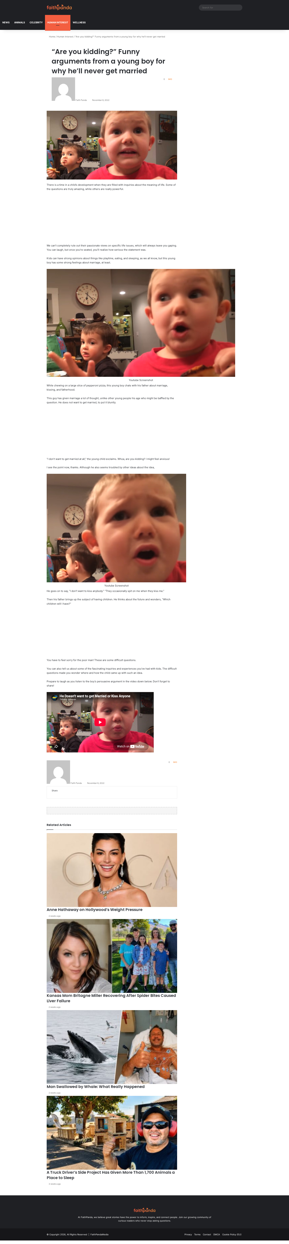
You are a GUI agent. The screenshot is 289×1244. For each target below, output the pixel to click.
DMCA (216, 1234)
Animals (19, 22)
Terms (197, 1234)
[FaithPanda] (59, 7)
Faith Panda (81, 100)
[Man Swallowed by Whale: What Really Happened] (112, 1047)
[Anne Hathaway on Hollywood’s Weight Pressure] (112, 870)
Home (51, 36)
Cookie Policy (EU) (232, 1234)
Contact (207, 1234)
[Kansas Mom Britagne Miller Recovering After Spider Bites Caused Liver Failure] (112, 956)
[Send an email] (88, 100)
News (6, 22)
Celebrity (36, 22)
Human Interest (57, 22)
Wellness (79, 22)
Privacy (188, 1234)
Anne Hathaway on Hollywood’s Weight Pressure (94, 909)
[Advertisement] (112, 218)
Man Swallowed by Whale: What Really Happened (96, 1086)
